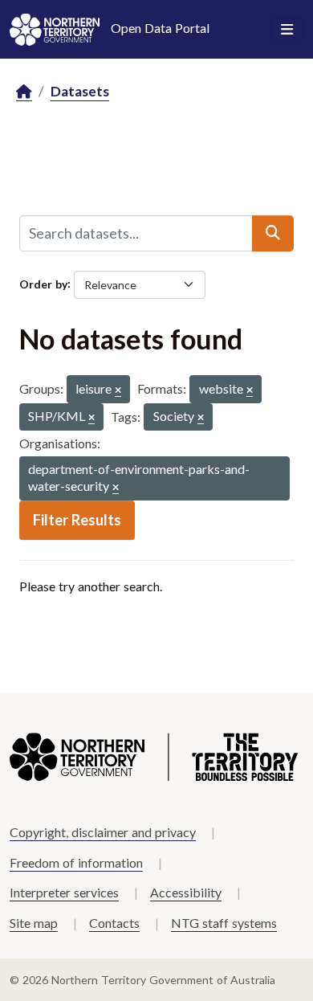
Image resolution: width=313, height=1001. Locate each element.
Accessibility (186, 892)
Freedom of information (76, 862)
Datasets (80, 91)
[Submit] (273, 233)
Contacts (114, 922)
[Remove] (118, 391)
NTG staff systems (224, 922)
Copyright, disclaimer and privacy (103, 832)
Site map (34, 922)
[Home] (24, 92)
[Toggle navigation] (286, 29)
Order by (43, 283)
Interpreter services (64, 892)
